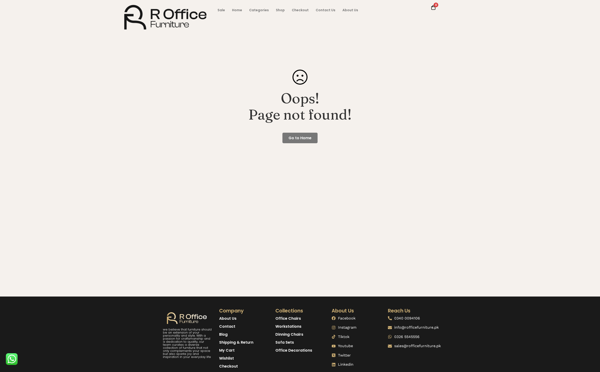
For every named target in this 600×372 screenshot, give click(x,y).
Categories (259, 10)
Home (237, 10)
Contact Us (325, 10)
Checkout (300, 10)
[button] (221, 10)
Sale (221, 10)
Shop (280, 10)
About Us (350, 10)
